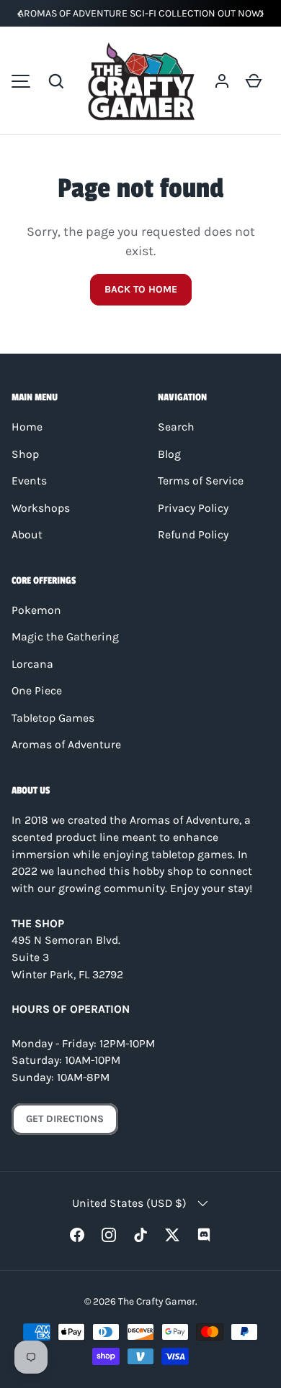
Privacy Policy (193, 508)
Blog (169, 454)
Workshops (41, 508)
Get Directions (65, 1119)
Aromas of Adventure (66, 744)
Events (29, 480)
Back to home (140, 289)
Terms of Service (201, 480)
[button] (56, 81)
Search (176, 426)
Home (27, 426)
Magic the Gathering (65, 636)
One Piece (37, 690)
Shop (25, 454)
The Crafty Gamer (156, 1301)
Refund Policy (193, 534)
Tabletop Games (53, 718)
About (27, 534)
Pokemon (36, 610)
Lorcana (32, 664)
